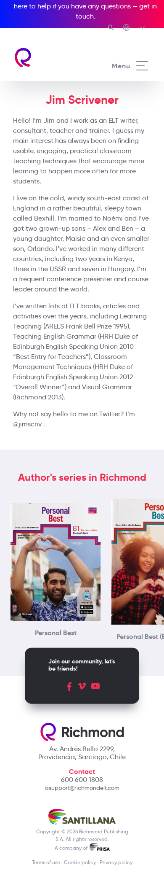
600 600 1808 (82, 780)
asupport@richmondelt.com (82, 788)
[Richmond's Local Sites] (134, 28)
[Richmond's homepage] (47, 57)
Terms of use (46, 862)
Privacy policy (116, 862)
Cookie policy (80, 862)
